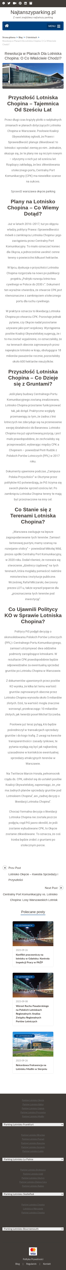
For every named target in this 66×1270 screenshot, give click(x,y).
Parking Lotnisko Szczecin (33, 1147)
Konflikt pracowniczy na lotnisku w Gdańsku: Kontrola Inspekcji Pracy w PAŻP (33, 959)
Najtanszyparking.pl (33, 12)
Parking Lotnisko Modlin (33, 1117)
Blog (17, 1264)
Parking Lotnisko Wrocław (33, 1135)
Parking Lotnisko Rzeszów (33, 1143)
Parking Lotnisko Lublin (33, 1151)
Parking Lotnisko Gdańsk (33, 1109)
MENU (52, 26)
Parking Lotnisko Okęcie (33, 1100)
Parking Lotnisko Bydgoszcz (33, 1170)
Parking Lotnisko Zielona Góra (33, 1182)
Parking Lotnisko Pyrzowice (33, 1113)
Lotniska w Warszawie (33, 1209)
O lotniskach (24, 925)
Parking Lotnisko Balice (33, 1105)
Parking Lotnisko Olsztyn (33, 1178)
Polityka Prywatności (33, 1259)
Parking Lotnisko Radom (33, 1186)
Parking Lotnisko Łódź (33, 1174)
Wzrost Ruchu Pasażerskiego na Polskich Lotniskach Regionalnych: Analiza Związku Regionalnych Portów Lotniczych (32, 1014)
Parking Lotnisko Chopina (33, 1205)
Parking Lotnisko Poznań (33, 1139)
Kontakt (47, 1264)
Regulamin (31, 1264)
